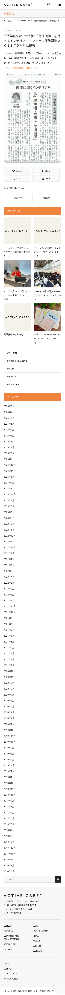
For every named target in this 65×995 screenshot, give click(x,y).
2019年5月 (9, 759)
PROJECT (11, 376)
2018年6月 (9, 818)
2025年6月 (9, 453)
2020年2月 (9, 718)
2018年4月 (9, 830)
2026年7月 (9, 411)
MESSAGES (9, 949)
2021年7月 (9, 629)
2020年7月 (9, 694)
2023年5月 (9, 512)
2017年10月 (10, 853)
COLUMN (12, 353)
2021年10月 (10, 612)
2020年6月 (9, 700)
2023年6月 (9, 506)
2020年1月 (9, 724)
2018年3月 (9, 835)
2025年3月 (9, 459)
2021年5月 (9, 641)
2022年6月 (9, 565)
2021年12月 (10, 600)
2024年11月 (10, 470)
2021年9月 (9, 618)
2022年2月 (9, 588)
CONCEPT (8, 926)
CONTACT (8, 968)
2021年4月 (9, 647)
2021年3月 (9, 653)
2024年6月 (9, 476)
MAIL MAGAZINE (11, 973)
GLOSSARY (37, 951)
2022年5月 (9, 570)
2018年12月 (10, 783)
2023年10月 (10, 494)
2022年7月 (9, 559)
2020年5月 (9, 706)
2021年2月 (9, 659)
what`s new (19, 188)
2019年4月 (9, 765)
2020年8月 (9, 688)
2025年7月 (9, 447)
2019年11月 (10, 735)
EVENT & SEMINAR (17, 360)
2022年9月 (9, 553)
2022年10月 (10, 547)
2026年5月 (9, 423)
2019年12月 (10, 729)
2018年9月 (9, 800)
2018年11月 (10, 788)
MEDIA (18, 30)
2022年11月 (10, 541)
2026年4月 (9, 429)
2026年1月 (9, 435)
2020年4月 (9, 712)
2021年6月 (9, 635)
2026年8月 (9, 406)
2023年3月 (9, 517)
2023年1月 (9, 529)
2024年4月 (9, 482)
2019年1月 (9, 777)
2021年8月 (9, 624)
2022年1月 (9, 594)
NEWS (35, 926)
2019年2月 (9, 771)
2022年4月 (9, 576)
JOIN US (7, 963)
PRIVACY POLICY (11, 978)
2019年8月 (9, 753)
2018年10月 (10, 794)
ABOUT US (8, 930)
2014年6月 (9, 871)
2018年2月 (9, 841)
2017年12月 (10, 847)
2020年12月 (10, 671)
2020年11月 (10, 676)
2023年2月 (9, 523)
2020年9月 (9, 682)
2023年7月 (9, 500)
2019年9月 (9, 747)
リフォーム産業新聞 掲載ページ (20, 68)
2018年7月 (9, 812)
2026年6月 (9, 417)
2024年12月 (10, 464)
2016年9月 (9, 865)
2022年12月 (10, 535)
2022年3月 (9, 582)
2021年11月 (10, 606)
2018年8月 (9, 806)
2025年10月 (10, 441)
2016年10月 (10, 859)
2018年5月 (9, 824)
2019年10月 (10, 741)
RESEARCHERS (10, 944)
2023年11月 (10, 488)
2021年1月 (9, 665)
